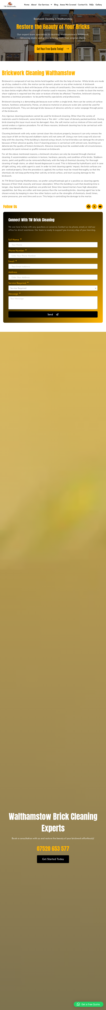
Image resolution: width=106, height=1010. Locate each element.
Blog (56, 4)
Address (12, 272)
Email (11, 261)
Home (26, 4)
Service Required (17, 283)
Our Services (43, 4)
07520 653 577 (53, 848)
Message (13, 294)
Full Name (14, 239)
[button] (88, 1004)
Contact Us (83, 4)
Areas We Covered (68, 4)
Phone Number (16, 250)
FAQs (91, 4)
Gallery (99, 4)
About (33, 4)
